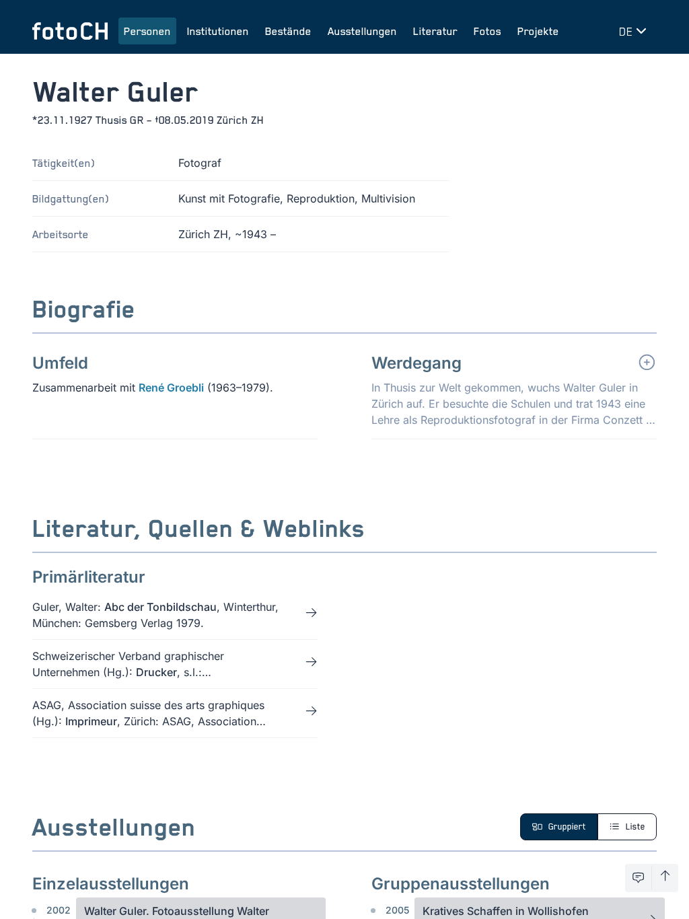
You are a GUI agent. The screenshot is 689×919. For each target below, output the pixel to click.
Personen (147, 31)
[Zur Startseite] (70, 31)
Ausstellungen (362, 31)
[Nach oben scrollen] (665, 878)
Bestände (288, 31)
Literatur (435, 31)
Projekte (538, 31)
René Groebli (171, 387)
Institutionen (218, 31)
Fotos (487, 31)
